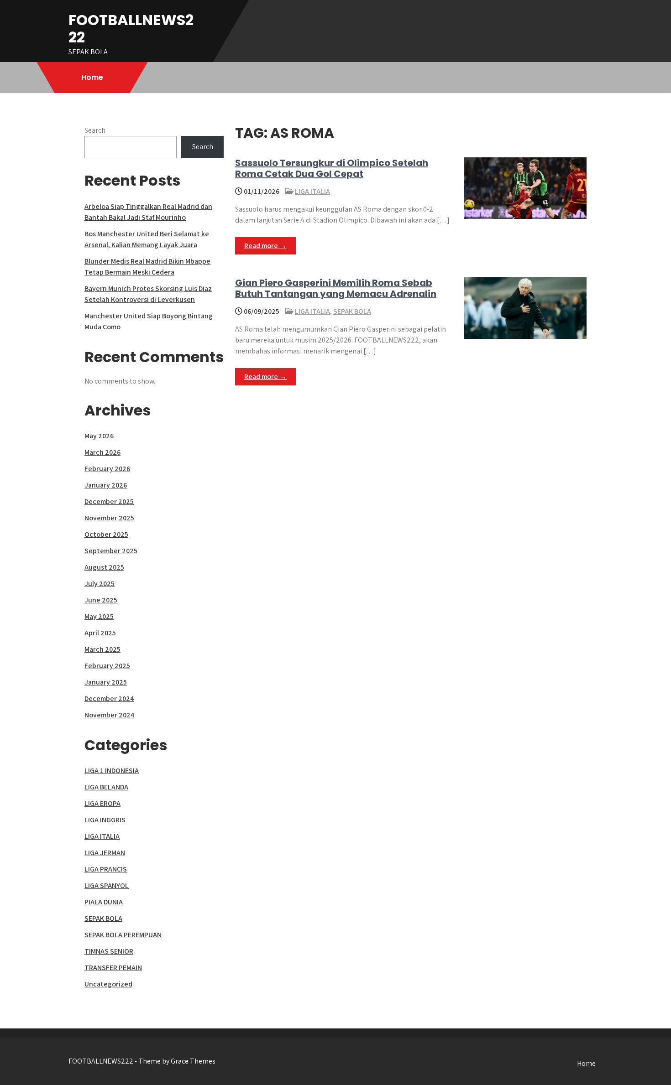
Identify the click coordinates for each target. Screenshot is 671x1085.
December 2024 (109, 698)
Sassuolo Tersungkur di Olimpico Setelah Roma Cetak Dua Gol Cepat (331, 168)
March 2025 (102, 649)
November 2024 (109, 715)
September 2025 (110, 550)
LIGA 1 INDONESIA (111, 770)
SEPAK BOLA (352, 311)
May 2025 (99, 616)
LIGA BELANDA (106, 787)
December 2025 (109, 501)
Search (94, 130)
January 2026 (105, 485)
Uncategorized (108, 984)
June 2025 (100, 600)
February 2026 (107, 468)
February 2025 (107, 665)
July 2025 (99, 583)
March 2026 (102, 452)
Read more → (265, 245)
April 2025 (100, 633)
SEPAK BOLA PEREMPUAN (123, 935)
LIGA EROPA (102, 803)
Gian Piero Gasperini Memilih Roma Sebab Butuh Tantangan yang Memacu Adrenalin (335, 288)
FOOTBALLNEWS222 (131, 28)
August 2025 (104, 567)
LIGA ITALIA (312, 191)
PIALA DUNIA (103, 902)
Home (92, 77)
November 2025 (109, 518)
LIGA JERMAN (104, 852)
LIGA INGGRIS (105, 820)
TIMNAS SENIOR (108, 951)
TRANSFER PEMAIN (113, 967)
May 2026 (99, 436)
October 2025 (106, 534)
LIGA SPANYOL (106, 885)
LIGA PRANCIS (105, 869)
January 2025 (105, 682)
